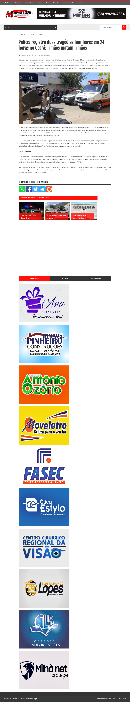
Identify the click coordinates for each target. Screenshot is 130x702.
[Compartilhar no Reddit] (49, 192)
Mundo (56, 3)
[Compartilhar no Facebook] (29, 192)
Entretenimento (68, 3)
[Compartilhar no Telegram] (42, 192)
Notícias (8, 3)
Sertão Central (29, 3)
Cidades (17, 3)
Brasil (48, 3)
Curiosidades (82, 3)
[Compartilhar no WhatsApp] (22, 192)
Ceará (40, 3)
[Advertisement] (65, 251)
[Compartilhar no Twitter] (35, 192)
